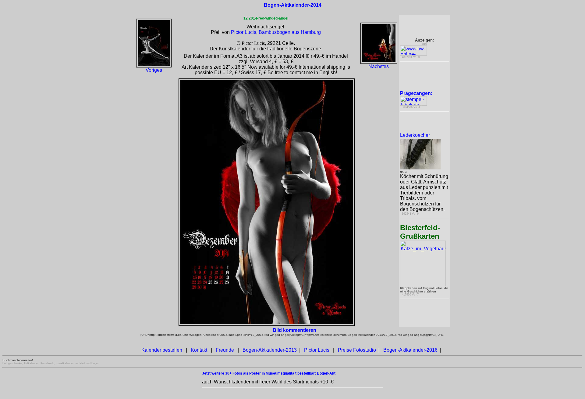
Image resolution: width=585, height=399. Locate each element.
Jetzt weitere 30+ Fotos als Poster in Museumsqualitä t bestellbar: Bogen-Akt (268, 373)
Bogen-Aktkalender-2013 (270, 350)
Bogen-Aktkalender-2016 (410, 350)
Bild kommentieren (294, 330)
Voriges (154, 70)
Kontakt (199, 350)
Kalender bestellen (161, 350)
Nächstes (378, 66)
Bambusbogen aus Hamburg (290, 32)
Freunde (225, 350)
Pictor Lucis (243, 32)
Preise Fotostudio (357, 350)
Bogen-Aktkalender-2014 (292, 5)
